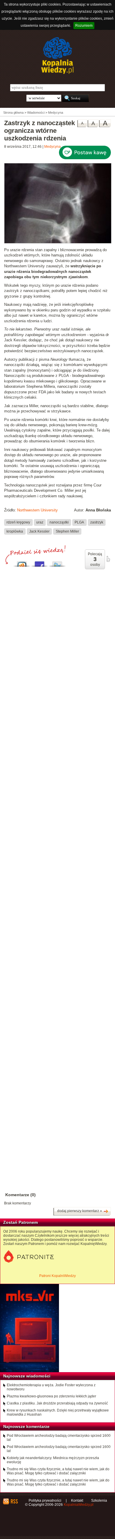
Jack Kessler (39, 531)
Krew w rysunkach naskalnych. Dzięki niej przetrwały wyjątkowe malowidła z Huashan (58, 1412)
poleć (108, 559)
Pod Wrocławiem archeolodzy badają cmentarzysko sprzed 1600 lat (59, 1438)
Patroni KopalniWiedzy (57, 1276)
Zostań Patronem (20, 1222)
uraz (39, 522)
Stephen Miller (67, 531)
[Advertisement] (57, 818)
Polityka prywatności (45, 1500)
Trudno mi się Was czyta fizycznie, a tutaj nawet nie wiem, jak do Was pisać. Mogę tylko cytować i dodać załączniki (58, 1471)
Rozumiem (84, 26)
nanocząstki (59, 522)
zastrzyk (96, 522)
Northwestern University (37, 510)
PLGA (79, 522)
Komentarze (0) (20, 1194)
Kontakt (77, 1500)
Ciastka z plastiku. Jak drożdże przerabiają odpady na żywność (57, 1403)
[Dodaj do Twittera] (57, 562)
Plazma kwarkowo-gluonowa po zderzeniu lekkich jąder (51, 1396)
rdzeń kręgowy (18, 522)
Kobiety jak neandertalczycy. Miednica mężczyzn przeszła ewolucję (53, 1460)
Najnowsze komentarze (26, 1426)
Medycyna (52, 147)
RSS (14, 1501)
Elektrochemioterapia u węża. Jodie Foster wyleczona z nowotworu (51, 1387)
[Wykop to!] (22, 562)
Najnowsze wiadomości (26, 1376)
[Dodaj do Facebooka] (39, 562)
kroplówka (14, 531)
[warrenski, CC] (57, 242)
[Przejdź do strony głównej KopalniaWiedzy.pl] (57, 55)
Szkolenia (99, 1500)
